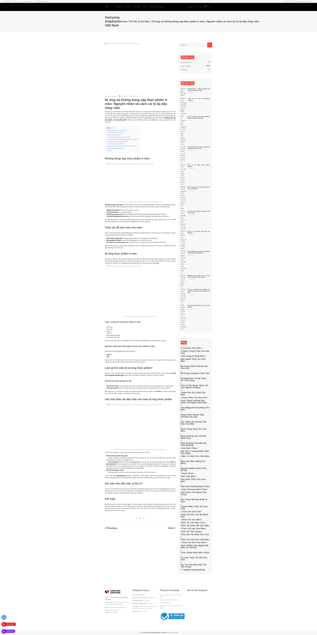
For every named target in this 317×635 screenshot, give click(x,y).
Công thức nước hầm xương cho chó (192, 416)
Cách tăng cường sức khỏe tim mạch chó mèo (194, 401)
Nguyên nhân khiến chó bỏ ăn (193, 469)
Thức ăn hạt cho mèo (193, 528)
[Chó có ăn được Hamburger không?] (184, 106)
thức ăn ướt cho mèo (194, 542)
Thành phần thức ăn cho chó (194, 508)
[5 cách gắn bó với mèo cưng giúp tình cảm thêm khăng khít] (183, 262)
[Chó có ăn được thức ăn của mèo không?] (183, 317)
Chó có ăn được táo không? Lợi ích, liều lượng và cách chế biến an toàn (199, 291)
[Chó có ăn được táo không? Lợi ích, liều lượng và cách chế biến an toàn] (183, 296)
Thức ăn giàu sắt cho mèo (195, 526)
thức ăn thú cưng (191, 531)
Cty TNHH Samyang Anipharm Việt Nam (154, 632)
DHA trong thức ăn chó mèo (194, 430)
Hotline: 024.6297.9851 (289, 1)
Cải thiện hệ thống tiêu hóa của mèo (194, 423)
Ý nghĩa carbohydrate (193, 570)
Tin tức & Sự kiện (139, 21)
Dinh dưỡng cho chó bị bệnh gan (193, 437)
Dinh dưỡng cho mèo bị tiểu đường (193, 444)
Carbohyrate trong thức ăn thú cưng (194, 379)
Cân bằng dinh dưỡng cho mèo (195, 409)
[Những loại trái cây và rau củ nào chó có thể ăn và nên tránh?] (183, 281)
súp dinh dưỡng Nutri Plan (195, 486)
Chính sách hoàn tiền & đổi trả (168, 600)
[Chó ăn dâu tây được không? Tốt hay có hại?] (183, 219)
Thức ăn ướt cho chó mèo (195, 539)
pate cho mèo (188, 476)
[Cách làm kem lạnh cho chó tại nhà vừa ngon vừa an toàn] (183, 154)
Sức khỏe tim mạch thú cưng (193, 493)
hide (113, 128)
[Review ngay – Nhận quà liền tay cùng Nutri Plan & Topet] (183, 92)
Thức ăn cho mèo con (192, 523)
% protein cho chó (191, 348)
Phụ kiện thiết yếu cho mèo (193, 480)
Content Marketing (112, 96)
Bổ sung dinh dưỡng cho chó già (194, 367)
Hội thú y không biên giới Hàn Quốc (195, 452)
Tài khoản (309, 1)
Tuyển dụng (184, 69)
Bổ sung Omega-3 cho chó (195, 373)
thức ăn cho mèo (191, 520)
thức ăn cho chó (191, 512)
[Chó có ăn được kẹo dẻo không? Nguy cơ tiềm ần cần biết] (183, 130)
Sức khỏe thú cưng (186, 62)
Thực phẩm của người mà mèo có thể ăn (195, 546)
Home (123, 21)
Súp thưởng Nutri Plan (194, 489)
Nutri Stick (187, 473)
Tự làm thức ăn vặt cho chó (194, 559)
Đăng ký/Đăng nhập (301, 1)
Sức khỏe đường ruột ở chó (194, 500)
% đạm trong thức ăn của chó (195, 352)
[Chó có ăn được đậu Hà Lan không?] (183, 240)
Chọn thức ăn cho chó (194, 398)
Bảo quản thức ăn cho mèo (193, 360)
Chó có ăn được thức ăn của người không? (194, 386)
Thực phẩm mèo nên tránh (195, 553)
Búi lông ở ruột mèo (193, 356)
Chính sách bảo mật (165, 603)
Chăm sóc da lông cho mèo (193, 393)
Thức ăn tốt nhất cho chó (195, 534)
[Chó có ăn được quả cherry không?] (183, 174)
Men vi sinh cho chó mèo (195, 456)
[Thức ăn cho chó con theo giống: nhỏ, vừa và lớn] (183, 197)
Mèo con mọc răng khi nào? (193, 462)
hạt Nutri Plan (189, 448)
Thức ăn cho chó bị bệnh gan (194, 516)
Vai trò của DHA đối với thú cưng (194, 566)
